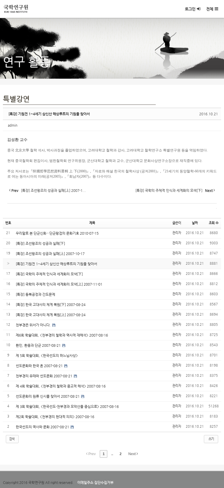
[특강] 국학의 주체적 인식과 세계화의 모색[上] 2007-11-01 (59, 284)
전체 (209, 9)
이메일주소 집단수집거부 (95, 482)
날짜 (195, 223)
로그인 (190, 9)
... (112, 454)
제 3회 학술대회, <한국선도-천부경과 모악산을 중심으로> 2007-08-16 (67, 406)
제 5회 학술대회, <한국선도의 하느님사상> (47, 355)
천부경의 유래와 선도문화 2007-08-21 (44, 376)
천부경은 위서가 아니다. (34, 325)
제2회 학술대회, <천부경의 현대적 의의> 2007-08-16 (55, 417)
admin (13, 125)
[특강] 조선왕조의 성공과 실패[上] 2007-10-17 (50, 254)
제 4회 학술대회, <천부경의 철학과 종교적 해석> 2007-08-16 (61, 386)
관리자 (176, 233)
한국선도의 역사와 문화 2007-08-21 (43, 427)
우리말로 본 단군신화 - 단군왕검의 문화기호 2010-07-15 (57, 233)
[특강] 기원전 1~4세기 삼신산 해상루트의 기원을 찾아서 (49, 114)
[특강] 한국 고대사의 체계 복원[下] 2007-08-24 (50, 305)
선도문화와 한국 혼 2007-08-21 (40, 366)
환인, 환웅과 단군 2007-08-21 (39, 345)
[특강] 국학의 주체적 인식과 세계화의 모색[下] (49, 274)
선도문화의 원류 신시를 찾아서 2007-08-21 (48, 396)
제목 (92, 223)
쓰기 (211, 439)
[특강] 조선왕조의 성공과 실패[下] (40, 243)
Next (132, 454)
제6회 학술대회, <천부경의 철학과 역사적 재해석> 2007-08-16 (62, 335)
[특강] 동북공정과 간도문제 (35, 294)
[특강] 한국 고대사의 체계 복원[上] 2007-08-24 (50, 315)
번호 (8, 223)
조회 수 (213, 223)
